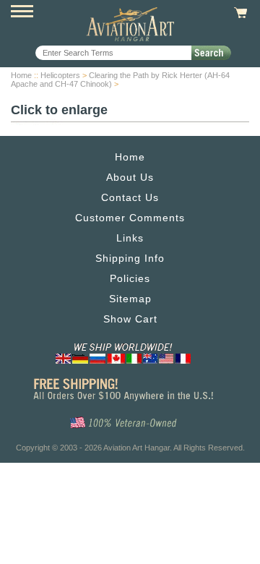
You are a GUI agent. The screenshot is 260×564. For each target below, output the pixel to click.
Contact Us (130, 197)
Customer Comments (130, 217)
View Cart (239, 13)
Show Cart (130, 319)
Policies (130, 278)
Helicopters (60, 75)
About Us (130, 177)
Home (21, 75)
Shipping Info (130, 258)
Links (130, 238)
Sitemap (130, 298)
